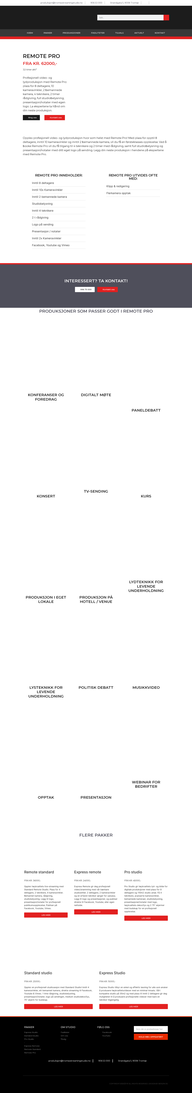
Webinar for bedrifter (146, 784)
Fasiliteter (97, 33)
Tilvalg (119, 33)
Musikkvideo (146, 687)
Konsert (46, 496)
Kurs (146, 496)
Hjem (30, 33)
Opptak (46, 797)
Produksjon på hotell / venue (96, 599)
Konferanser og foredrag (46, 397)
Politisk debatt (95, 687)
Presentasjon (95, 797)
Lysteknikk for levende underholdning (46, 691)
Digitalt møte (96, 395)
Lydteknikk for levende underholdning (146, 586)
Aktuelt (139, 33)
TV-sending (96, 491)
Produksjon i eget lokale (46, 599)
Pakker (48, 33)
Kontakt (160, 33)
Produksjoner (71, 33)
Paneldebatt (146, 410)
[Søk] (166, 17)
